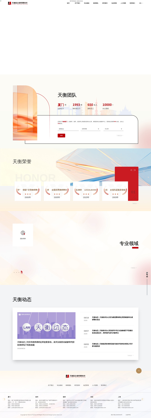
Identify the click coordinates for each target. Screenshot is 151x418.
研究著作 (105, 3)
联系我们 (132, 3)
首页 (68, 3)
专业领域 (86, 3)
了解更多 (119, 135)
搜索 (61, 135)
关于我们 (77, 3)
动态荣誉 (114, 3)
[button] (15, 272)
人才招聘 (123, 3)
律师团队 (95, 3)
